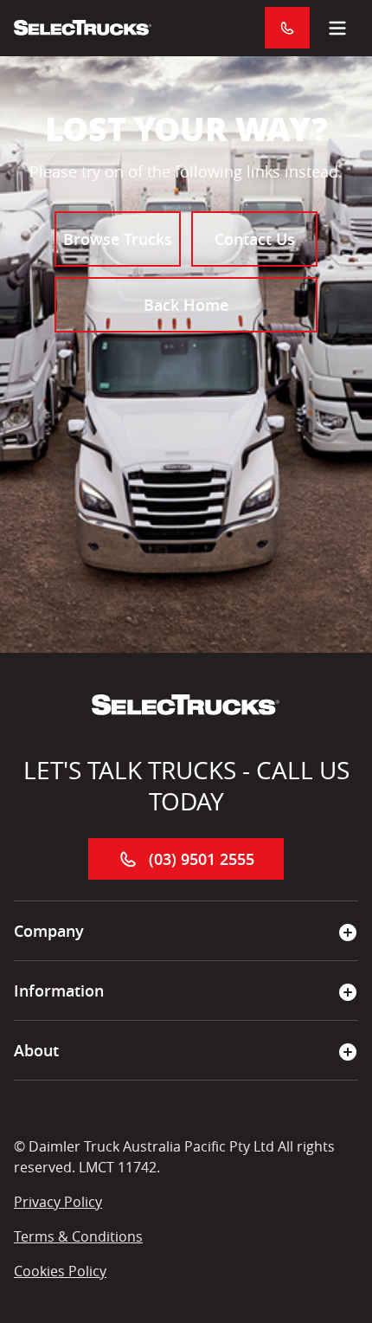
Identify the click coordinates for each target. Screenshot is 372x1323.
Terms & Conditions (78, 1236)
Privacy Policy (58, 1201)
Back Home (186, 304)
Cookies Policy (60, 1271)
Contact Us (255, 239)
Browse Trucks (117, 239)
